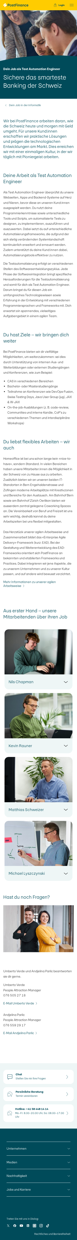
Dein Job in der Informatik (25, 105)
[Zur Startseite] (15, 5)
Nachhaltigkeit (17, 1176)
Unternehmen (16, 1148)
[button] (70, 5)
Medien (12, 1162)
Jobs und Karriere (19, 1189)
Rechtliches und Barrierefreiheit (52, 1234)
